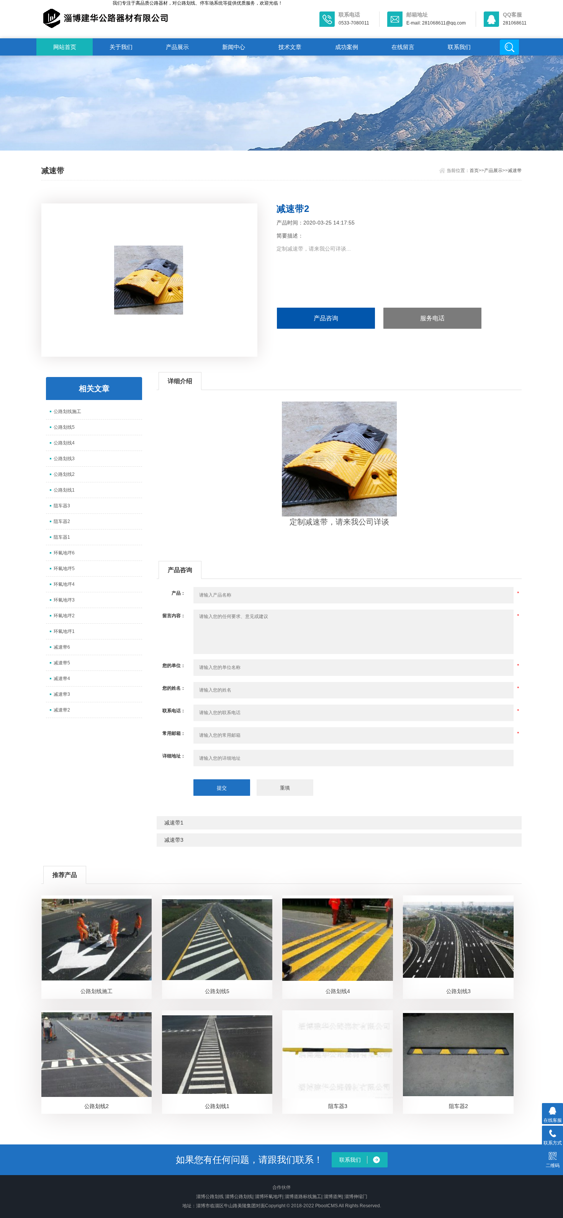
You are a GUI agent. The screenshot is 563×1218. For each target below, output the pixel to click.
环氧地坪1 (64, 631)
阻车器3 (62, 505)
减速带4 (62, 678)
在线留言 (402, 47)
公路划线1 (64, 490)
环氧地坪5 (64, 568)
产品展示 (177, 47)
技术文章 (289, 47)
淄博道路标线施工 (303, 1196)
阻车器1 (62, 537)
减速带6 (62, 647)
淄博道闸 (333, 1196)
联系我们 (459, 47)
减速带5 (62, 663)
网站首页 (64, 47)
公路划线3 (64, 458)
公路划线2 (64, 474)
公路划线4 (64, 443)
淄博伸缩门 (355, 1196)
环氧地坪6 (64, 553)
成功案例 (346, 47)
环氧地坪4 (64, 584)
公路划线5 (64, 427)
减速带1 (173, 823)
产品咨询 (326, 318)
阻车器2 (62, 521)
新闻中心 (233, 47)
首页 (474, 170)
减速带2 (62, 710)
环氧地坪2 (64, 615)
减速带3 (62, 694)
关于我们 (121, 47)
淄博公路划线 (210, 1196)
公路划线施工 (67, 411)
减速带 (515, 170)
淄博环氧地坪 (268, 1196)
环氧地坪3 (64, 600)
